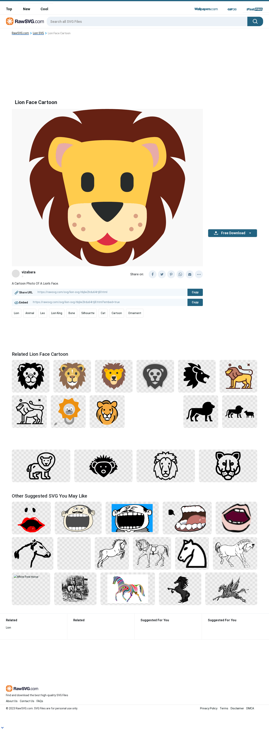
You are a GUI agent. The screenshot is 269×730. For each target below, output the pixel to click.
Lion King (56, 313)
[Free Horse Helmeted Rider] (74, 553)
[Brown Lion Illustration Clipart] (107, 411)
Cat (103, 313)
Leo (42, 313)
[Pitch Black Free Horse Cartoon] (180, 588)
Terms (224, 708)
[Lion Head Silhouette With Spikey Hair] (103, 465)
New (26, 9)
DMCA (250, 708)
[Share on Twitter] (162, 274)
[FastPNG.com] (254, 9)
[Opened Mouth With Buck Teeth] (236, 517)
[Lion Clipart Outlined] (29, 411)
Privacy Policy (208, 708)
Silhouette (88, 313)
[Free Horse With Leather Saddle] (152, 553)
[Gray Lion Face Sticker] (155, 376)
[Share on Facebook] (153, 274)
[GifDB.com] (232, 9)
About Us (12, 701)
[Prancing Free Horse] (235, 553)
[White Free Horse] (31, 576)
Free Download (233, 233)
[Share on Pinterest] (171, 274)
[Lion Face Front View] (114, 376)
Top (9, 9)
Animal (29, 313)
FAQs (40, 701)
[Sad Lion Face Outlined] (165, 465)
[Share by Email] (190, 274)
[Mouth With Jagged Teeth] (187, 517)
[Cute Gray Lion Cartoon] (68, 411)
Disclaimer (237, 708)
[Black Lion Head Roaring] (197, 376)
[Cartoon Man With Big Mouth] (132, 517)
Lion (16, 313)
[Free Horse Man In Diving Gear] (75, 588)
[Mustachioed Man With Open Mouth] (78, 517)
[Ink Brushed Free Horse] (32, 553)
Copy (195, 292)
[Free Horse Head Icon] (192, 553)
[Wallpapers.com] (206, 9)
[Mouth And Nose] (31, 517)
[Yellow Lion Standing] (238, 376)
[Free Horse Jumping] (112, 553)
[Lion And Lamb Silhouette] (239, 411)
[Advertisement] (134, 63)
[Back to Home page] (25, 21)
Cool (44, 9)
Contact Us (27, 701)
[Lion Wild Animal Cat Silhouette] (200, 411)
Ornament (134, 313)
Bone (72, 313)
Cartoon (117, 313)
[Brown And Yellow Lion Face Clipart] (72, 376)
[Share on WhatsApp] (180, 274)
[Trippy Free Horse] (127, 588)
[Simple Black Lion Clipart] (41, 465)
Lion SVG (38, 33)
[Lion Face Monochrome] (30, 376)
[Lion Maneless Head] (228, 465)
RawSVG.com (20, 33)
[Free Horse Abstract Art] (231, 588)
